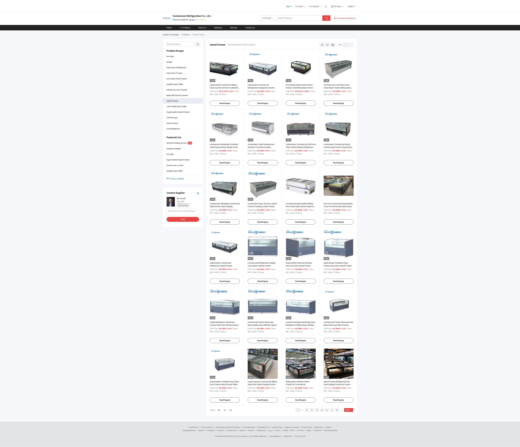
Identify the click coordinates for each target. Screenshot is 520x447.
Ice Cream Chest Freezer (177, 78)
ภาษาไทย (300, 430)
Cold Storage (172, 117)
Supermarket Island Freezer (178, 112)
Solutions (218, 27)
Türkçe (308, 430)
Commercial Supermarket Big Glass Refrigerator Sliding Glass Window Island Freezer (300, 325)
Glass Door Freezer (174, 73)
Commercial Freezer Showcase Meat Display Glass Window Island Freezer (262, 325)
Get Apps (337, 6)
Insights (328, 427)
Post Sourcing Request (346, 18)
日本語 (285, 430)
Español (201, 430)
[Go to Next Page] (350, 45)
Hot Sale (170, 56)
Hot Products (194, 427)
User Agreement (275, 436)
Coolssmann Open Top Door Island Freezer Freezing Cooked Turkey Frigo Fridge (262, 206)
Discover (233, 27)
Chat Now (184, 205)
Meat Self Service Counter (177, 95)
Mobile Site (319, 427)
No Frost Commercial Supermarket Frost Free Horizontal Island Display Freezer (338, 206)
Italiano (242, 430)
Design (169, 62)
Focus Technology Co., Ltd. (242, 436)
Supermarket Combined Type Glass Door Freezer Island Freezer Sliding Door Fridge (224, 384)
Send (183, 219)
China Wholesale (249, 427)
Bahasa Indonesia (330, 430)
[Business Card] (198, 193)
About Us (202, 27)
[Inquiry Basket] (326, 6)
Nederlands (261, 430)
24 (219, 410)
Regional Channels (292, 427)
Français (220, 430)
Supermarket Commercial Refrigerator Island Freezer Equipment (221, 266)
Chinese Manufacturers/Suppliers (228, 427)
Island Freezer (172, 101)
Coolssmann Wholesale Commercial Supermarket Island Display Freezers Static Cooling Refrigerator (225, 206)
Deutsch (251, 430)
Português (210, 430)
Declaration (288, 436)
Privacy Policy (300, 436)
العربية (270, 430)
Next (348, 410)
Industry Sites (277, 427)
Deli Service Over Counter (177, 89)
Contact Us (250, 27)
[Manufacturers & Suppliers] (179, 5)
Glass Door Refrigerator (176, 67)
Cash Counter (172, 123)
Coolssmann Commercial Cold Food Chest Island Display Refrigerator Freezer (301, 147)
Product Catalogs (176, 178)
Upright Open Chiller (175, 84)
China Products (207, 427)
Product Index (307, 427)
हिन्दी (292, 430)
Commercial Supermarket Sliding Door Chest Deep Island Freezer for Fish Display (300, 206)
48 (231, 410)
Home (169, 27)
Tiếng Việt (317, 430)
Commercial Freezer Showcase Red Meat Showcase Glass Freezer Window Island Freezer (338, 325)
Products (186, 27)
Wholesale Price (264, 427)
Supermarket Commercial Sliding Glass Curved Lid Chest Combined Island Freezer (224, 88)
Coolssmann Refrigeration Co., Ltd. (192, 16)
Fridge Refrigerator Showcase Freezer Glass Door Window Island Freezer (224, 325)
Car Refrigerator (173, 128)
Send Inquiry (224, 103)
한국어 (277, 430)
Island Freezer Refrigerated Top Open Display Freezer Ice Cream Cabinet (337, 384)
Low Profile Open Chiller (176, 106)
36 (225, 410)
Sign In (289, 6)
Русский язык (232, 430)
